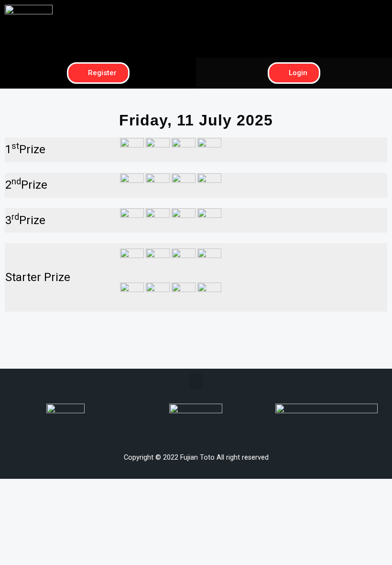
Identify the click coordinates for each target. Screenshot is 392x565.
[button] (294, 13)
